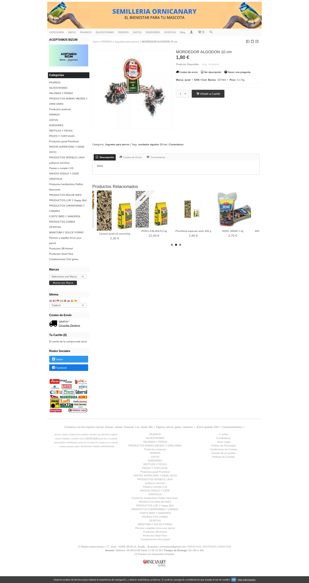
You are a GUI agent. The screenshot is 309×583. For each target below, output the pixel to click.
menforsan (72, 442)
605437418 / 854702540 (202, 546)
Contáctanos (223, 438)
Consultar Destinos (69, 325)
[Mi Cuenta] (191, 32)
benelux (105, 434)
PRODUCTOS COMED (62, 221)
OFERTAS (170, 32)
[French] (54, 301)
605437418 (224, 546)
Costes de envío (188, 72)
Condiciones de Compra (223, 449)
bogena (114, 434)
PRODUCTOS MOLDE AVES (65, 195)
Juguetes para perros (117, 144)
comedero (74, 439)
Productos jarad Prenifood (64, 141)
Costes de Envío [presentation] (132, 157)
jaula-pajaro (60, 442)
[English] (50, 301)
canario (58, 439)
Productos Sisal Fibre (61, 253)
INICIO (72, 32)
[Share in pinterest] (257, 41)
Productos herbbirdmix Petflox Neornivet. (66, 187)
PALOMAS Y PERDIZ (61, 93)
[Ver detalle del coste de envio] (54, 324)
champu (66, 438)
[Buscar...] (211, 32)
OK (234, 579)
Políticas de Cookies (223, 456)
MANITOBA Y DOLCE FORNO (66, 232)
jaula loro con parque (108, 439)
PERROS (123, 32)
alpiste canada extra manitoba (75, 434)
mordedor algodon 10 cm (152, 144)
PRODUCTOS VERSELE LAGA (66, 157)
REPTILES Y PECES (60, 130)
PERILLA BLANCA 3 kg (154, 231)
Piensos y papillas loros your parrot (65, 240)
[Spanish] (72, 301)
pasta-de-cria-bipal (86, 442)
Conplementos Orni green (64, 259)
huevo (82, 439)
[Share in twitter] (252, 41)
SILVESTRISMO (105, 32)
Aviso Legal (223, 441)
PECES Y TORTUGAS (61, 136)
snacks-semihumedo (103, 446)
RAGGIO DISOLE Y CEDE (64, 173)
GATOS (137, 32)
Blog (182, 32)
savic (77, 446)
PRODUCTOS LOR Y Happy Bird (68, 200)
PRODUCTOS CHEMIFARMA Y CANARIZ (67, 208)
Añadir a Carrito (210, 93)
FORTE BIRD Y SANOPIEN (64, 216)
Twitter (59, 359)
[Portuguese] (64, 301)
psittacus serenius (59, 162)
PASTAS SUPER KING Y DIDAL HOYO (67, 149)
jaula (96, 438)
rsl (96, 442)
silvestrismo (86, 446)
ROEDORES (153, 32)
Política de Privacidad (223, 445)
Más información (247, 579)
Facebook (61, 367)
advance (58, 434)
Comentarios (176, 144)
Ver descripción (212, 72)
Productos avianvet (60, 109)
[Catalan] (76, 301)
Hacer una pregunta (239, 72)
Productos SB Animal (61, 248)
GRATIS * (64, 321)
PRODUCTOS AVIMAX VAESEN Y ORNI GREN (68, 101)
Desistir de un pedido (224, 453)
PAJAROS (85, 32)
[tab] (105, 157)
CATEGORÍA (56, 32)
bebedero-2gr (95, 434)
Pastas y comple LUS (61, 168)
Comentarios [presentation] (157, 157)
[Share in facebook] (247, 41)
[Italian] (61, 301)
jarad (187, 79)
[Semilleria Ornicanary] (154, 15)
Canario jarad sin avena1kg (114, 233)
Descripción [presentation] (106, 157)
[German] (57, 301)
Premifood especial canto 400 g (193, 231)
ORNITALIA (55, 178)
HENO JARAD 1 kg (232, 231)
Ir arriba (223, 434)
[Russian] (68, 301)
